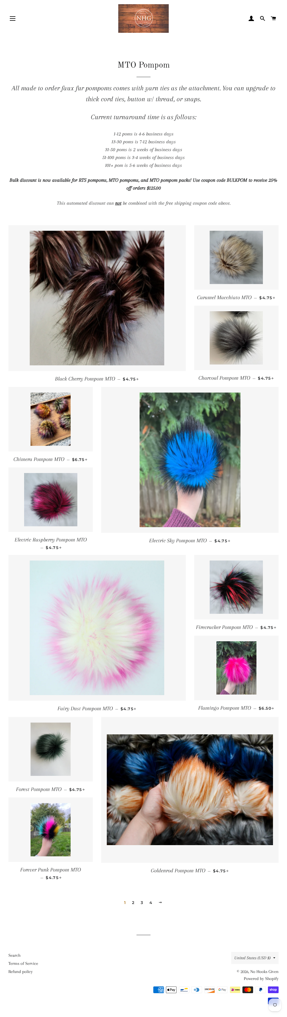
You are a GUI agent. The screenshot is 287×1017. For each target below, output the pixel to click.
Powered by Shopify (261, 978)
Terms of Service (23, 963)
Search (14, 955)
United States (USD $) (252, 957)
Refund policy (20, 971)
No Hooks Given (264, 971)
